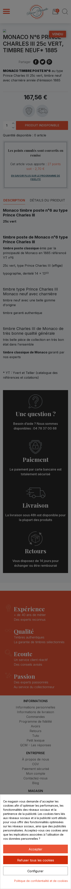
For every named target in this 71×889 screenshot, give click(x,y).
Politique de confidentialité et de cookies (41, 880)
